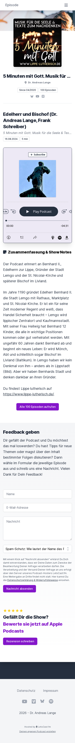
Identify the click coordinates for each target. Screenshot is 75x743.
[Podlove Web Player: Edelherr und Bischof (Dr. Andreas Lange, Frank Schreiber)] (37, 195)
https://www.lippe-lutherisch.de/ (28, 394)
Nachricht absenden (19, 588)
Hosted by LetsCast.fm (37, 726)
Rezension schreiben (20, 641)
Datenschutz (26, 691)
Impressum (50, 691)
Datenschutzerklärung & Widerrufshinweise (32, 580)
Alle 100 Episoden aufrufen (38, 406)
